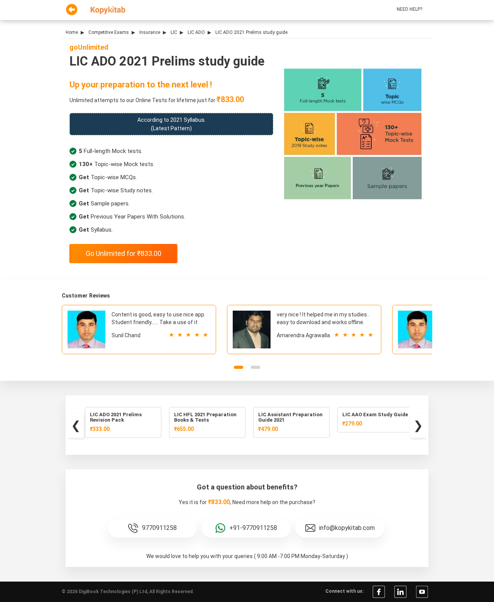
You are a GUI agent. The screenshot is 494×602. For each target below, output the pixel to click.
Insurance (149, 32)
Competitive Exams (108, 32)
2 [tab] (255, 367)
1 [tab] (238, 367)
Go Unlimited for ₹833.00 (123, 253)
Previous (76, 426)
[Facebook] (379, 591)
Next (418, 426)
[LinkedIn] (400, 591)
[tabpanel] (139, 329)
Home (72, 32)
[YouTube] (422, 591)
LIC (174, 32)
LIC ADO (196, 32)
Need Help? (409, 9)
